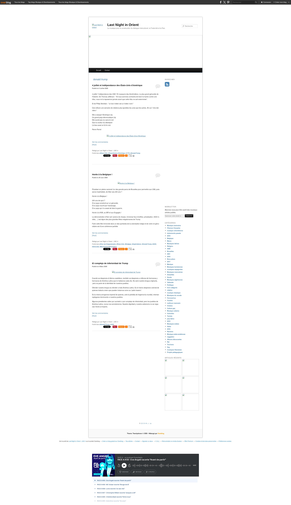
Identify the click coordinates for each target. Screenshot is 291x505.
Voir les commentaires (100, 142)
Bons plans (171, 259)
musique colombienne (175, 230)
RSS (167, 84)
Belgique (170, 238)
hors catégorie (172, 287)
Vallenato (170, 282)
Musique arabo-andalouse (176, 334)
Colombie (170, 313)
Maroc (169, 241)
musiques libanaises (174, 350)
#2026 (154, 244)
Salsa (169, 326)
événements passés (174, 233)
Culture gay (171, 308)
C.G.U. (158, 441)
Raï (168, 342)
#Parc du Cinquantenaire (108, 244)
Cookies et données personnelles (206, 441)
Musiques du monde (174, 295)
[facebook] (220, 2)
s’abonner (125, 472)
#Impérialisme (136, 244)
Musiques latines (173, 243)
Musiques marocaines (175, 272)
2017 (168, 262)
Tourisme (170, 344)
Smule (169, 277)
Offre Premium (188, 441)
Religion (170, 246)
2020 (168, 249)
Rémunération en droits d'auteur (172, 441)
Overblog (161, 433)
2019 (168, 236)
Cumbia (170, 300)
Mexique (170, 264)
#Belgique (128, 244)
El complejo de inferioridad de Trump (110, 263)
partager (138, 472)
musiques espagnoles (175, 269)
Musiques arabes (173, 324)
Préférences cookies (225, 441)
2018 (168, 256)
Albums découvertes (174, 339)
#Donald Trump (135, 153)
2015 (168, 321)
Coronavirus (171, 298)
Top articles (129, 441)
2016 (168, 329)
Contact (107, 70)
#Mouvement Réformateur (108, 247)
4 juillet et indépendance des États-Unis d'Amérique (117, 85)
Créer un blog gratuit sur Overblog (112, 441)
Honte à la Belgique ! (102, 174)
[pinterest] (228, 2)
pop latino (170, 319)
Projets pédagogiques (175, 352)
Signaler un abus (147, 441)
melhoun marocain (173, 303)
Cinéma (169, 306)
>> (151, 423)
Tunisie (169, 316)
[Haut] (94, 144)
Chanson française (173, 228)
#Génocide (95, 247)
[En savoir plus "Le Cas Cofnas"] (173, 392)
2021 (168, 254)
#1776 (128, 153)
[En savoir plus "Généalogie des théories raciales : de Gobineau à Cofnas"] (173, 375)
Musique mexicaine (174, 225)
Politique (170, 285)
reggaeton (170, 337)
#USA (112, 324)
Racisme (170, 331)
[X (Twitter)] (224, 2)
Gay (168, 347)
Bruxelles (170, 251)
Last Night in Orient (123, 25)
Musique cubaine (173, 311)
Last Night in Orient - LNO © (77, 441)
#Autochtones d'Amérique (116, 153)
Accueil (98, 70)
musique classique (173, 293)
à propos (151, 472)
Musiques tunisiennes (175, 267)
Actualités (170, 274)
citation (169, 290)
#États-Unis (103, 153)
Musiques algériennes (175, 280)
